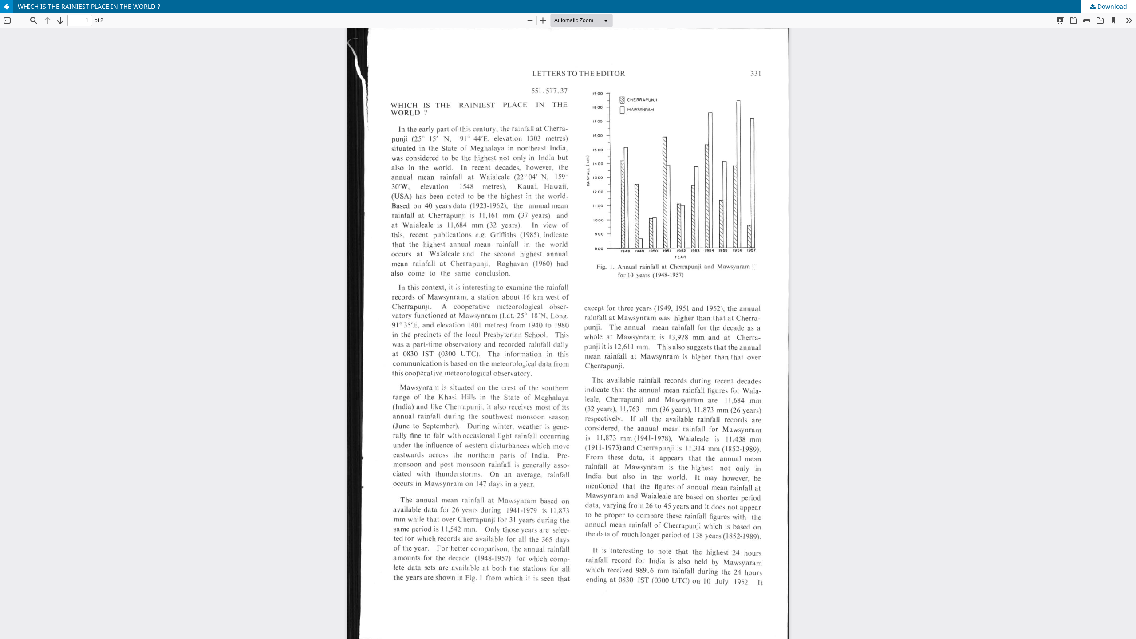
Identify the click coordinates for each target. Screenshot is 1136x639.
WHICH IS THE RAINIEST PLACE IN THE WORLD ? (89, 6)
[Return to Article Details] (6, 6)
